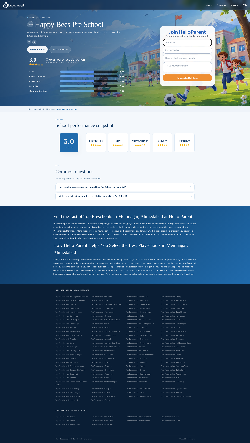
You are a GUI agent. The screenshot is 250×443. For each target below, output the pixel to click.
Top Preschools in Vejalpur (65, 327)
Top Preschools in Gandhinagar (138, 417)
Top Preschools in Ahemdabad (138, 421)
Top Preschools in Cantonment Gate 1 (176, 396)
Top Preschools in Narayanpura (103, 351)
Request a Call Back (187, 78)
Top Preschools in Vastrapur (137, 297)
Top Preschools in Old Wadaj (172, 320)
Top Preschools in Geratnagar (67, 308)
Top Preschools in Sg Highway (173, 316)
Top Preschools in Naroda (171, 392)
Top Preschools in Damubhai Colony (69, 366)
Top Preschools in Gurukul (101, 316)
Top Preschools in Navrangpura (67, 351)
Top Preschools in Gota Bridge (173, 331)
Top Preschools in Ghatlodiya (102, 370)
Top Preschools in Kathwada (172, 308)
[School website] (34, 42)
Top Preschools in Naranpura (137, 351)
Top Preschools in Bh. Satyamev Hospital (71, 297)
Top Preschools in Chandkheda (138, 320)
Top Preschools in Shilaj (100, 324)
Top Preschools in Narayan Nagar (104, 382)
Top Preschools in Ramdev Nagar (68, 355)
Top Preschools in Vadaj (135, 366)
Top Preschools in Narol (100, 300)
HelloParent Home (84, 439)
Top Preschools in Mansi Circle (138, 331)
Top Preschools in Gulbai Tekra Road (105, 331)
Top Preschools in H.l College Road (140, 324)
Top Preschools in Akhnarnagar (67, 396)
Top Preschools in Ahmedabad (67, 424)
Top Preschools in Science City (138, 304)
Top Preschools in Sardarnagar (173, 324)
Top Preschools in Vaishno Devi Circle (105, 343)
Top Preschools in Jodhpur (65, 358)
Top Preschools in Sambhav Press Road (106, 304)
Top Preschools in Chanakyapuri (138, 343)
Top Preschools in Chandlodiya (103, 335)
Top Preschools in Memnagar (137, 339)
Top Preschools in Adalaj (171, 297)
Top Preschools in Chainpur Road (68, 335)
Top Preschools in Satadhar (102, 366)
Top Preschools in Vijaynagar (137, 300)
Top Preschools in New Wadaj (67, 388)
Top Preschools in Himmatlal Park (68, 331)
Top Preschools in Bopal (135, 370)
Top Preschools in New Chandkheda (140, 355)
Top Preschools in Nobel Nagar (138, 308)
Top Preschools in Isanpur (101, 388)
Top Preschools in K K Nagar (66, 347)
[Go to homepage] (13, 5)
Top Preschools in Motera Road (173, 374)
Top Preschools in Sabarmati (66, 374)
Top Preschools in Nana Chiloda (173, 312)
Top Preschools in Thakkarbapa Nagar (176, 343)
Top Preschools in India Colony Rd (174, 304)
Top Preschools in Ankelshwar (102, 417)
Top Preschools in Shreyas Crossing (140, 335)
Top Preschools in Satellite (136, 382)
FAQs (244, 5)
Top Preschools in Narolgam (102, 374)
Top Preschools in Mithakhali (66, 400)
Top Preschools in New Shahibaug (68, 312)
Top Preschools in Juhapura (101, 297)
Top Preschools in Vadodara (102, 421)
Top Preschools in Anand (65, 417)
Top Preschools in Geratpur (137, 362)
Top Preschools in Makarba (136, 358)
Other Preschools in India (65, 439)
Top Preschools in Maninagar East (174, 366)
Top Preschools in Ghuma (171, 355)
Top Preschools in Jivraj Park (66, 304)
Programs (221, 5)
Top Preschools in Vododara (102, 424)
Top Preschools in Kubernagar (67, 324)
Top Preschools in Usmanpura (137, 378)
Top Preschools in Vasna (135, 347)
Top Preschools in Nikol (170, 378)
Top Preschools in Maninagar (66, 362)
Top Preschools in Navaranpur (67, 320)
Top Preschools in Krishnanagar (138, 374)
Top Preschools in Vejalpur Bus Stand (105, 320)
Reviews (234, 5)
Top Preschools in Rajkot (65, 421)
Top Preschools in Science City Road (70, 370)
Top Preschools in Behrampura (67, 316)
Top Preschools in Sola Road (102, 308)
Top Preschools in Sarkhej (101, 378)
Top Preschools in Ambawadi (102, 358)
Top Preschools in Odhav (100, 392)
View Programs (37, 49)
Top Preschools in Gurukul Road (138, 312)
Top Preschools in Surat (170, 421)
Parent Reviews (60, 49)
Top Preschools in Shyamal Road (174, 388)
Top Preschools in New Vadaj (102, 312)
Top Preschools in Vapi (170, 417)
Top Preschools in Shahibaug (172, 382)
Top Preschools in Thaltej (100, 327)
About (210, 5)
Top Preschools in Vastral (101, 339)
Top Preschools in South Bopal (138, 388)
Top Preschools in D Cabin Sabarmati (70, 300)
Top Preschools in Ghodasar (172, 339)
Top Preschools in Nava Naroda (173, 300)
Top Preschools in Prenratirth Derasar (105, 347)
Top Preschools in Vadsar (65, 378)
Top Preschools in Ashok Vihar (173, 347)
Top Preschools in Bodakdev (66, 339)
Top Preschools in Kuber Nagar (67, 392)
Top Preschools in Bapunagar (173, 335)
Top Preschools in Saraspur (136, 327)
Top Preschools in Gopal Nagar (103, 396)
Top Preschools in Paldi (135, 316)
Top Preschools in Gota (64, 343)
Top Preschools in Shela (100, 362)
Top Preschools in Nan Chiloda (173, 362)
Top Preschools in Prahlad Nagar (139, 396)
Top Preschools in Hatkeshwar (173, 370)
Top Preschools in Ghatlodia (102, 355)
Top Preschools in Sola (135, 392)
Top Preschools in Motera (171, 327)
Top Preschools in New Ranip (172, 358)
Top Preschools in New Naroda (173, 351)
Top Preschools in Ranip (100, 400)
